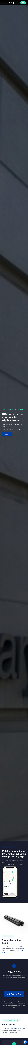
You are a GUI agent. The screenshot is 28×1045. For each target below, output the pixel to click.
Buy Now (7, 434)
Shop (23, 2)
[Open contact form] (25, 1042)
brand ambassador (16, 1028)
